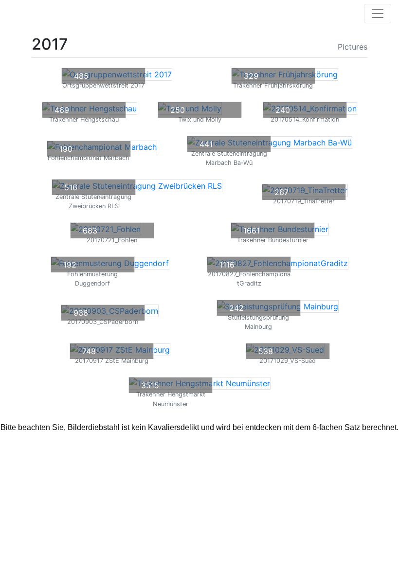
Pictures (351, 47)
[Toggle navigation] (377, 13)
